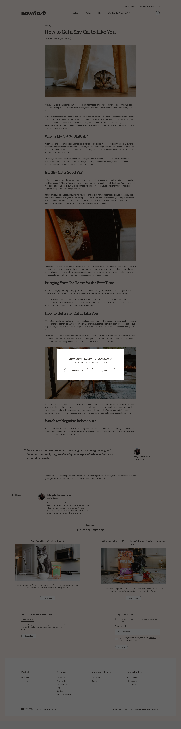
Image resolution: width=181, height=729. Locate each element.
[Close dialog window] (120, 353)
